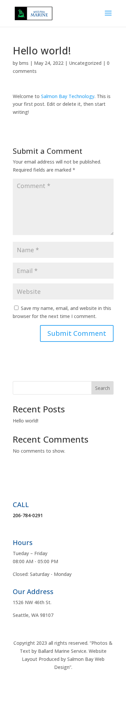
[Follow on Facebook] (63, 686)
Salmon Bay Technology (67, 96)
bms (24, 63)
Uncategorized (85, 63)
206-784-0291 (28, 515)
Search (102, 388)
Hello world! (25, 420)
